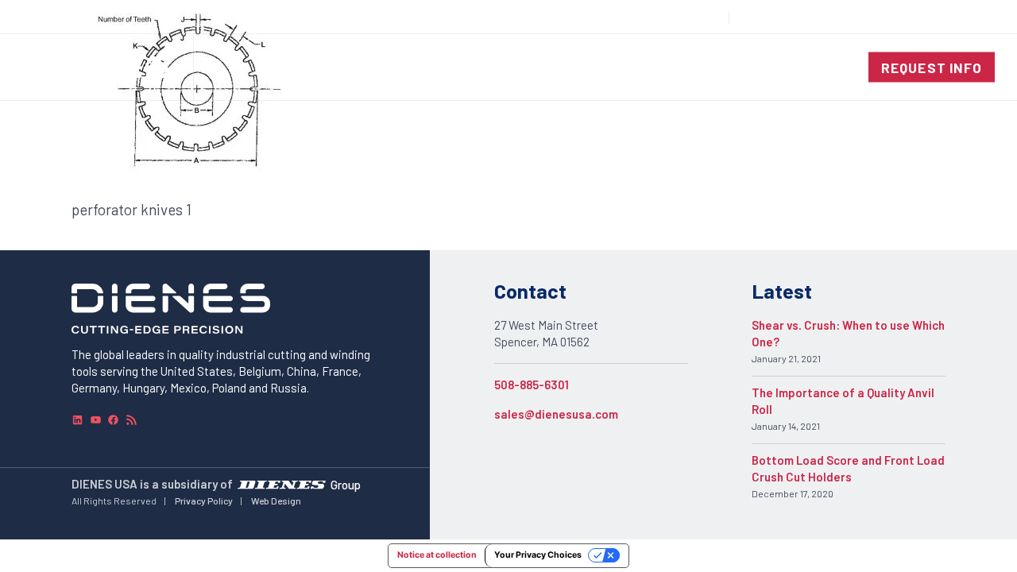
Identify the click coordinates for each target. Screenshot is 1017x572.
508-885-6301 (531, 384)
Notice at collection (437, 555)
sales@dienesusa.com (556, 414)
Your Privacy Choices (538, 555)
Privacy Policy (204, 500)
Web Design (276, 500)
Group (346, 484)
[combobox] (958, 17)
